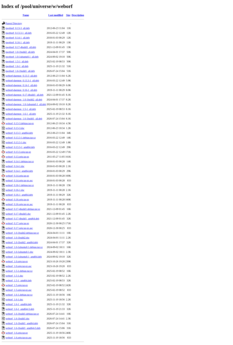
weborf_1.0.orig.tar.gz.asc (19, 266)
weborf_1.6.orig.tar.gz (17, 333)
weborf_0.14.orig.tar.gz (17, 175)
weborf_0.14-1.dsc (15, 166)
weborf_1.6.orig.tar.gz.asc (19, 337)
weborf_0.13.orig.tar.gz (17, 156)
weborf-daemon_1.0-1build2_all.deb (24, 99)
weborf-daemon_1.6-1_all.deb (21, 114)
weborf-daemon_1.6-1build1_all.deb (24, 118)
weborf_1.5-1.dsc (14, 275)
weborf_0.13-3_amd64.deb (19, 133)
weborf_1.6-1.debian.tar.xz (19, 294)
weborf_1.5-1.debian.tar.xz (19, 271)
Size (68, 15)
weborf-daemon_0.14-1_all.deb (21, 85)
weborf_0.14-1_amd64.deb (19, 171)
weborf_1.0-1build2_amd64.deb (22, 242)
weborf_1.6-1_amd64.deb (19, 304)
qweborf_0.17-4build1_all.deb (21, 47)
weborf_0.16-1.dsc (15, 190)
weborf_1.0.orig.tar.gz (17, 261)
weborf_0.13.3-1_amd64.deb (20, 147)
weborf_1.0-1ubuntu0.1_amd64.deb (24, 256)
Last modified (55, 15)
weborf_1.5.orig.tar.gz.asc (19, 290)
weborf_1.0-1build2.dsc (17, 237)
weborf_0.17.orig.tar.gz (17, 223)
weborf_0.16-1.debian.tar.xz (20, 185)
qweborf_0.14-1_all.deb (18, 37)
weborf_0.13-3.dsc (15, 128)
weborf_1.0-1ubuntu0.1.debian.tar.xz (24, 247)
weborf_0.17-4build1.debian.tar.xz (23, 209)
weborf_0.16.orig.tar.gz (17, 199)
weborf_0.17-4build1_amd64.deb (22, 218)
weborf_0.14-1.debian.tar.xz (20, 161)
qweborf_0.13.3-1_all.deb (19, 33)
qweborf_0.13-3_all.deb (18, 28)
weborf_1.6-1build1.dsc (17, 318)
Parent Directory (14, 23)
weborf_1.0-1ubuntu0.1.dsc (19, 252)
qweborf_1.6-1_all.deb (17, 66)
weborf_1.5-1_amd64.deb (19, 280)
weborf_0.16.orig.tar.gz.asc (19, 204)
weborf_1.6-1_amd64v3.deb (20, 309)
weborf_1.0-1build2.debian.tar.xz (22, 233)
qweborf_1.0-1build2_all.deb (20, 52)
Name (26, 15)
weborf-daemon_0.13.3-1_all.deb (22, 80)
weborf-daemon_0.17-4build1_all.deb (24, 94)
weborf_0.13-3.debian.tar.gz (20, 123)
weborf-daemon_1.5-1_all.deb (21, 109)
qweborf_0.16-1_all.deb (18, 42)
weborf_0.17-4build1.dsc (18, 213)
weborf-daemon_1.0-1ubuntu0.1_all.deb (26, 104)
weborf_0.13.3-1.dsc (16, 142)
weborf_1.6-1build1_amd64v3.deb (23, 328)
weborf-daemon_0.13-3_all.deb (21, 75)
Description (78, 15)
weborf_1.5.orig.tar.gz (17, 285)
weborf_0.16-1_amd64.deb (19, 194)
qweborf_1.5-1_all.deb (17, 61)
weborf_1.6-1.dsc (14, 299)
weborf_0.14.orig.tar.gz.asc (19, 180)
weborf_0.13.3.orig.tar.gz (18, 152)
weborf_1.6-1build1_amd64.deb (22, 323)
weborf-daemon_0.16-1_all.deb (21, 90)
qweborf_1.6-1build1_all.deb (20, 71)
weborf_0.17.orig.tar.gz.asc (19, 228)
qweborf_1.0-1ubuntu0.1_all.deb (22, 56)
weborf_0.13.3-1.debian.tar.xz (21, 137)
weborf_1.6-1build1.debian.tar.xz (22, 313)
